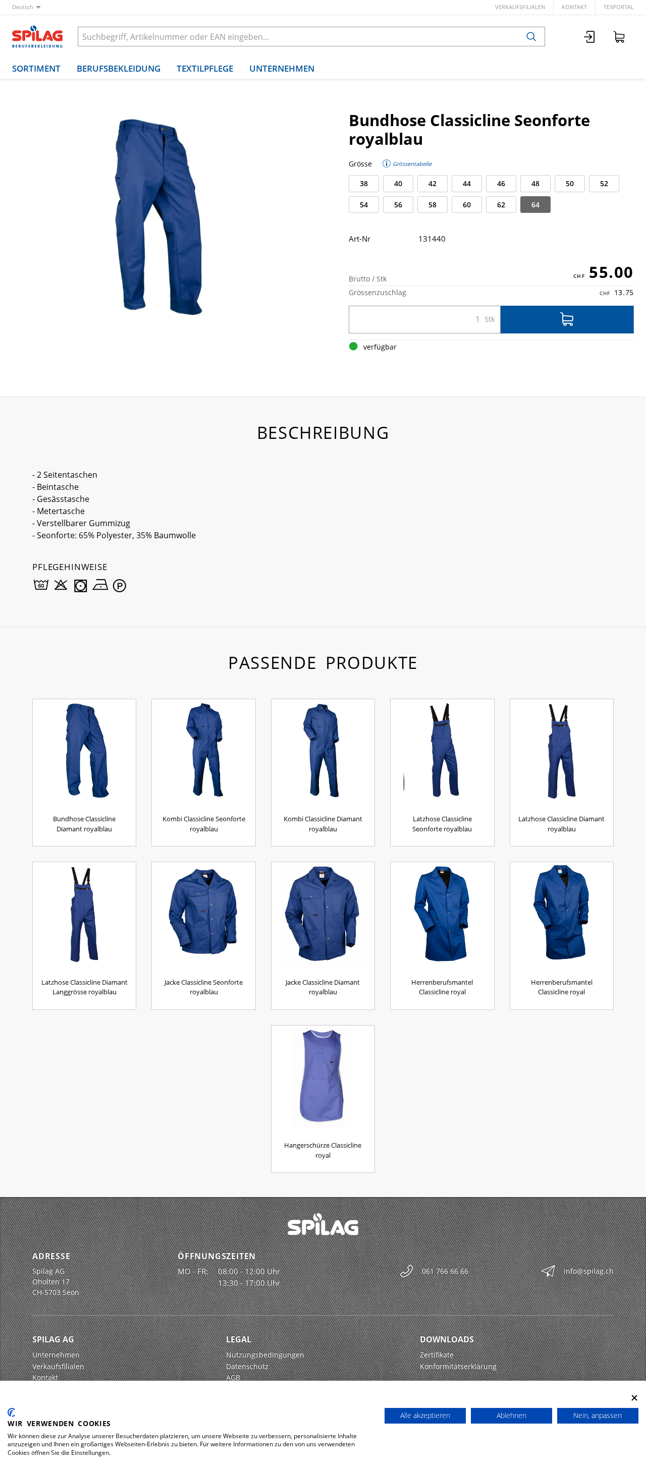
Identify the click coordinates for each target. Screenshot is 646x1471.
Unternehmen (281, 68)
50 (570, 183)
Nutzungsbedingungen (265, 1355)
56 (398, 204)
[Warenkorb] (619, 36)
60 (467, 204)
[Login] (590, 36)
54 (364, 204)
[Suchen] (531, 36)
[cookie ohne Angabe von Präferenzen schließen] (634, 1398)
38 (364, 183)
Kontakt (574, 7)
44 (467, 183)
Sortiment (36, 68)
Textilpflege (205, 68)
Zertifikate (437, 1355)
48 (535, 183)
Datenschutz (247, 1366)
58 (432, 204)
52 (604, 183)
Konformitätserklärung (458, 1366)
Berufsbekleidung (118, 68)
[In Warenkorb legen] (567, 319)
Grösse (360, 163)
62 (501, 204)
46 (501, 183)
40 (398, 183)
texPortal (619, 7)
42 (432, 183)
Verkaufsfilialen (520, 7)
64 (535, 204)
